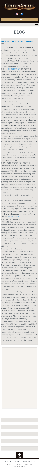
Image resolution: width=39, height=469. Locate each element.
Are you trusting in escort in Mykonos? (17, 41)
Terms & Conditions (24, 464)
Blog (9, 464)
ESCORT (12, 69)
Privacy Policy (19, 467)
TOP (19, 457)
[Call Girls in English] (17, 14)
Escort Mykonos (13, 217)
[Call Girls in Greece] (22, 14)
